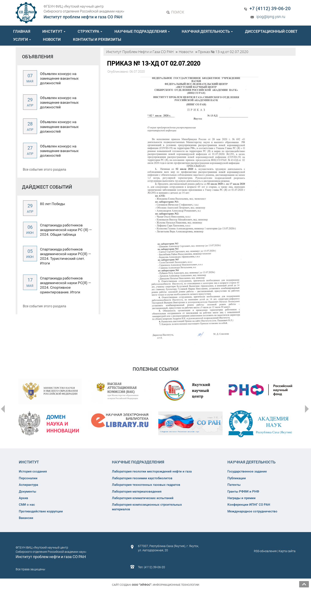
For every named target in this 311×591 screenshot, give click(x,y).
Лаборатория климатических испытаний (142, 498)
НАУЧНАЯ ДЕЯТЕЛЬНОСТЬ (206, 31)
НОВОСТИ (52, 39)
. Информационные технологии (165, 584)
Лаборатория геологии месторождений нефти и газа (152, 471)
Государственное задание (247, 471)
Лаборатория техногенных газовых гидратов (146, 485)
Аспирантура (28, 485)
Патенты (234, 485)
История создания (33, 471)
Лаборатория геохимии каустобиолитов (142, 478)
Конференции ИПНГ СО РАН (248, 505)
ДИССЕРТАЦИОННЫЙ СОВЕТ (271, 31)
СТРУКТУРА (89, 31)
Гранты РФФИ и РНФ (243, 491)
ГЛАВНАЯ (21, 31)
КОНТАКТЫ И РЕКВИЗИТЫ (97, 39)
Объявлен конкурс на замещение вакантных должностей (59, 78)
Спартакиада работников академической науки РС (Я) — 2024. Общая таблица (66, 230)
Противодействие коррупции (41, 511)
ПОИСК (177, 12)
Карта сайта (287, 551)
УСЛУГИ (21, 39)
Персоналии (28, 478)
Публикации (236, 478)
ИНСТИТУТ (52, 31)
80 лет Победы (52, 204)
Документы (27, 491)
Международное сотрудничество (252, 511)
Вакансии (26, 518)
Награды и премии (241, 498)
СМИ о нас (27, 505)
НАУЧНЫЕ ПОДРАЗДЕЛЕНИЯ (141, 31)
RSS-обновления (265, 551)
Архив (23, 498)
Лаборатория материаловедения (136, 491)
